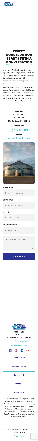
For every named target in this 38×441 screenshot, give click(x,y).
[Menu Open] (31, 3)
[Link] (10, 350)
